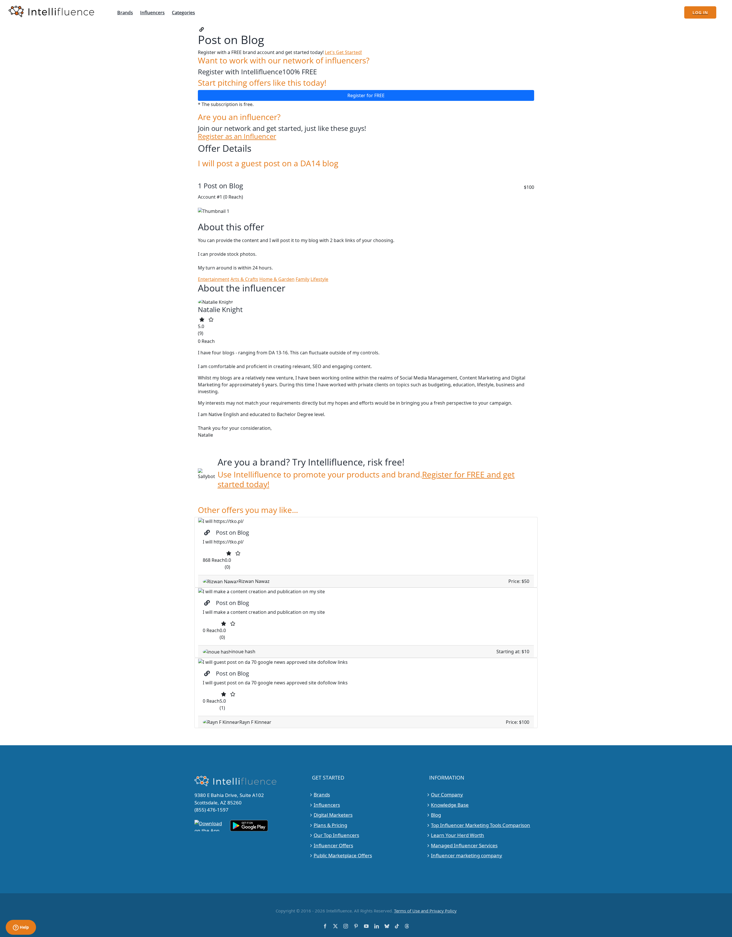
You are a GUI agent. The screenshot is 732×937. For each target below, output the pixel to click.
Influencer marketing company (466, 855)
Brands (322, 794)
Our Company (447, 794)
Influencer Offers (333, 845)
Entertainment (213, 279)
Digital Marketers (333, 815)
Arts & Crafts (244, 279)
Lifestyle (319, 279)
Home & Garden (277, 279)
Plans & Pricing (330, 825)
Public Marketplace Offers (343, 855)
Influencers (327, 805)
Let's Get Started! (343, 52)
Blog (436, 815)
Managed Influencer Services (464, 845)
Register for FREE (366, 95)
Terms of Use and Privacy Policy (425, 911)
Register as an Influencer (237, 136)
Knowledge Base (450, 805)
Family (302, 279)
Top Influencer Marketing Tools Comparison (480, 825)
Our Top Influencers (336, 835)
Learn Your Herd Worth (457, 835)
